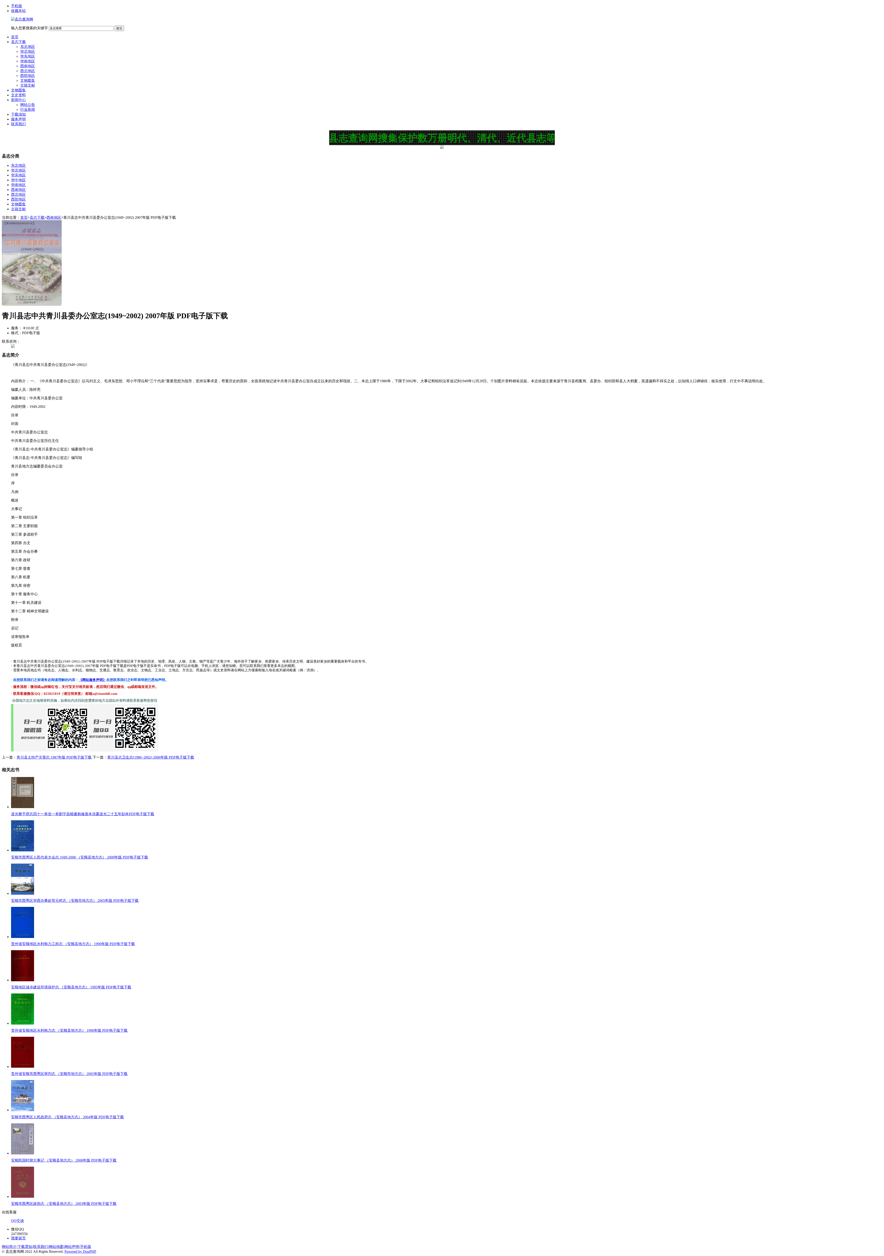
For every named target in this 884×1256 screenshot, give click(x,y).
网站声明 (71, 1247)
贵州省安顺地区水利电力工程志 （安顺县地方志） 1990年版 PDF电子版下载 (73, 944)
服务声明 (18, 119)
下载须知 (18, 114)
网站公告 (27, 105)
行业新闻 (27, 109)
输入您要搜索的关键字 (29, 28)
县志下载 (18, 42)
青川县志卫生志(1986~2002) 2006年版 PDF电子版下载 (150, 757)
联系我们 (18, 124)
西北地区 (27, 71)
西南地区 (27, 66)
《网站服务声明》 (92, 680)
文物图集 (27, 80)
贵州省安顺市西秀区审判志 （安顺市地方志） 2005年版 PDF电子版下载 (69, 1074)
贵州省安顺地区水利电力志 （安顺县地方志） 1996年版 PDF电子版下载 (69, 1030)
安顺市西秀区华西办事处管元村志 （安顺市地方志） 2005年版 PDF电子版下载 (75, 901)
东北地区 (27, 47)
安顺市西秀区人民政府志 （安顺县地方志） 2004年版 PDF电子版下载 (67, 1117)
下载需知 (24, 1247)
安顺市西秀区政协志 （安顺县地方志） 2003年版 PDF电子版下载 (63, 1204)
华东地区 (27, 56)
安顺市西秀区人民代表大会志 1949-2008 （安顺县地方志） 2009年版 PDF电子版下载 (79, 857)
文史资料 (18, 95)
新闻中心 (18, 100)
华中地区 (18, 180)
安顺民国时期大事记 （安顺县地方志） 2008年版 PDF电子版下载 (63, 1160)
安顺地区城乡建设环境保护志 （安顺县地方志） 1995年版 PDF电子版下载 (71, 987)
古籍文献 (27, 85)
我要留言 (18, 1238)
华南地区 (27, 61)
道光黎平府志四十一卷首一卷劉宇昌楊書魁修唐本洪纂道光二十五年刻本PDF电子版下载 (82, 814)
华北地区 (27, 51)
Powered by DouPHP (80, 1251)
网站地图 (56, 1247)
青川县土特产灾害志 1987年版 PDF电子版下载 (54, 757)
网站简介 (9, 1247)
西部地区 (27, 76)
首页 (14, 37)
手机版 (16, 6)
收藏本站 (18, 11)
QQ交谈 (17, 1221)
